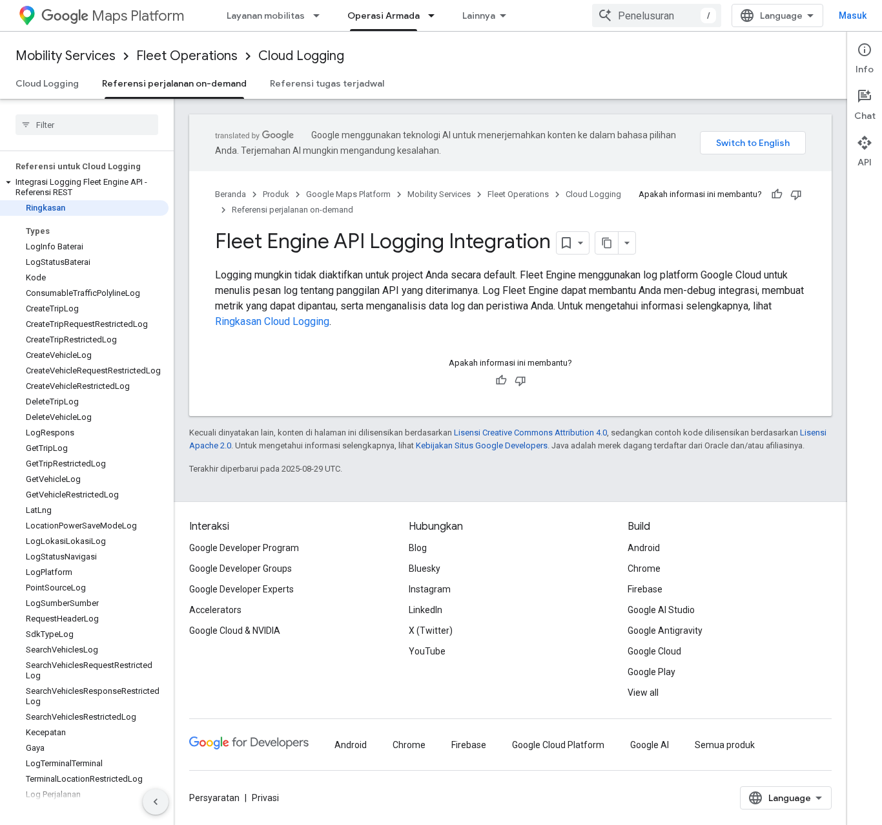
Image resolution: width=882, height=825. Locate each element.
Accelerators (215, 610)
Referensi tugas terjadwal (327, 83)
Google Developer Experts (241, 589)
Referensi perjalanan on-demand (174, 83)
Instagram (430, 589)
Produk (276, 194)
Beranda (230, 194)
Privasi (265, 798)
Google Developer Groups (240, 568)
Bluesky (424, 568)
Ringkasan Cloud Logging (272, 321)
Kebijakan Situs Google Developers (482, 445)
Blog (418, 548)
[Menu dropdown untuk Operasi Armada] (435, 15)
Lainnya (478, 15)
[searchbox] (86, 124)
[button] (84, 187)
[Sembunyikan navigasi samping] (156, 802)
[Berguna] (776, 194)
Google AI (649, 745)
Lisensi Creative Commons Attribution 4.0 (530, 432)
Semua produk (725, 745)
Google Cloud (654, 651)
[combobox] (656, 15)
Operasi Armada (383, 15)
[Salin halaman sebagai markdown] (607, 243)
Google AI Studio (661, 610)
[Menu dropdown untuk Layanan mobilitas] (320, 15)
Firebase (645, 589)
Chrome (644, 568)
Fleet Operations (187, 56)
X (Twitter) (431, 630)
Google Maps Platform (348, 194)
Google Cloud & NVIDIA (234, 630)
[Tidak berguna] (796, 194)
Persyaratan (214, 798)
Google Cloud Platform (558, 745)
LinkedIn (425, 610)
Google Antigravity (665, 630)
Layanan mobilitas (266, 15)
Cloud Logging (301, 56)
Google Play (651, 672)
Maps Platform (138, 16)
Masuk (853, 15)
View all (643, 692)
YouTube (427, 651)
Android (644, 548)
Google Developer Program (244, 548)
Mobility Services (65, 56)
